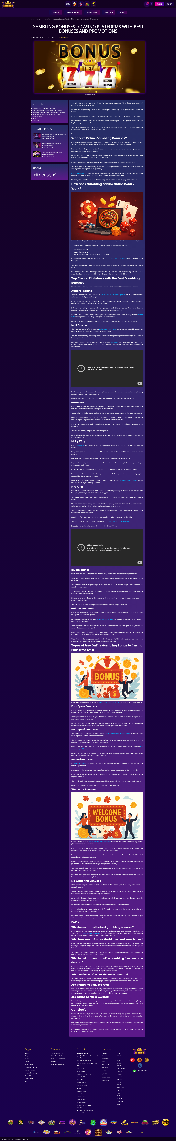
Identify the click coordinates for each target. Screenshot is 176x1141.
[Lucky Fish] (129, 1132)
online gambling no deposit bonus (117, 733)
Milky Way (80, 445)
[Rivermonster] (93, 1122)
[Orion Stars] (62, 1122)
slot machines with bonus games (113, 295)
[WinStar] (108, 1132)
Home (32, 19)
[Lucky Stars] (46, 1132)
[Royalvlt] (119, 1132)
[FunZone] (36, 1132)
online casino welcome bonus (100, 842)
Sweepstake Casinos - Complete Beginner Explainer (52, 144)
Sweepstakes (47, 19)
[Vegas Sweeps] (113, 1122)
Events (122, 12)
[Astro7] (139, 1132)
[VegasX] (10, 1122)
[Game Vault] (31, 1122)
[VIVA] (98, 1132)
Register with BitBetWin (91, 933)
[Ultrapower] (124, 1122)
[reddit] (44, 175)
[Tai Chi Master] (67, 1132)
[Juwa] (41, 1122)
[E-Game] (165, 1122)
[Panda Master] (145, 1122)
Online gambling (77, 173)
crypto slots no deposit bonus (116, 259)
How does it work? (73, 12)
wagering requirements (128, 480)
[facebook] (35, 175)
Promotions (55, 12)
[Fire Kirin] (20, 1122)
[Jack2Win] (57, 1132)
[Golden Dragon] (82, 1122)
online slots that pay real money (118, 521)
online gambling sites (105, 619)
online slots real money (108, 329)
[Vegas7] (134, 1122)
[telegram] (54, 175)
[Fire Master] (103, 1122)
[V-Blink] (72, 1122)
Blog (38, 19)
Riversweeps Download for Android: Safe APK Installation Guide (54, 135)
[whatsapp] (49, 175)
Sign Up (169, 4)
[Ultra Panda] (51, 1122)
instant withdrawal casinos (109, 702)
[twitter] (39, 175)
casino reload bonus (80, 763)
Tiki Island (114, 342)
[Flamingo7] (88, 1132)
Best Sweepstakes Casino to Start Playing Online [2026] (52, 154)
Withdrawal (109, 12)
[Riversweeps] (77, 1132)
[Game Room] (155, 1122)
